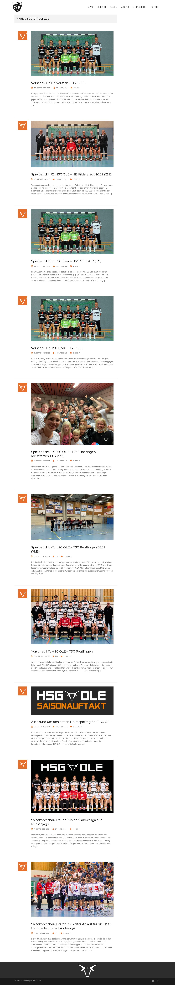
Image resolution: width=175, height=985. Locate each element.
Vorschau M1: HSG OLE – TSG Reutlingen (62, 651)
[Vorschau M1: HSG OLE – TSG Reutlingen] (72, 616)
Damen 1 (77, 88)
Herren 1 (67, 556)
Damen (113, 7)
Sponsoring (139, 7)
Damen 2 (76, 179)
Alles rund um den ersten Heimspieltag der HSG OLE (71, 722)
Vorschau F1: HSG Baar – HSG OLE (56, 348)
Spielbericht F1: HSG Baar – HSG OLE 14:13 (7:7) (66, 261)
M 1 (56, 556)
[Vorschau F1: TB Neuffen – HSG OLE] (72, 53)
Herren (101, 7)
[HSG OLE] (17, 7)
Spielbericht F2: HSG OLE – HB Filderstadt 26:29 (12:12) (72, 174)
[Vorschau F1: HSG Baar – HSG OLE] (72, 318)
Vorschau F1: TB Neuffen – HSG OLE (58, 83)
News (91, 7)
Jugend (125, 7)
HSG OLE (154, 7)
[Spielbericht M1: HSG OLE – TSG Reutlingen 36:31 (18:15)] (72, 517)
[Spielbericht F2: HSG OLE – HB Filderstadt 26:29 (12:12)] (72, 144)
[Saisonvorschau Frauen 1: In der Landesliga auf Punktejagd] (72, 786)
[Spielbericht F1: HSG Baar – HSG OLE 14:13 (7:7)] (72, 231)
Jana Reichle (62, 88)
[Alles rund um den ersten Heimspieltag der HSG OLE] (72, 700)
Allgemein (77, 727)
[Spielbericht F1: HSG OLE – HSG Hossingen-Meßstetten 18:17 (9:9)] (72, 413)
